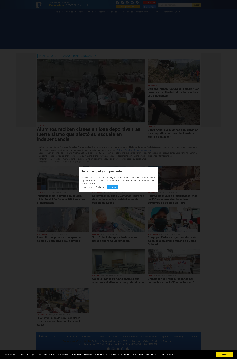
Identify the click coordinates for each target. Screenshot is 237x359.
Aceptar (112, 187)
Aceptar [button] (225, 355)
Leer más (87, 187)
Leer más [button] (173, 354)
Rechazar (100, 187)
